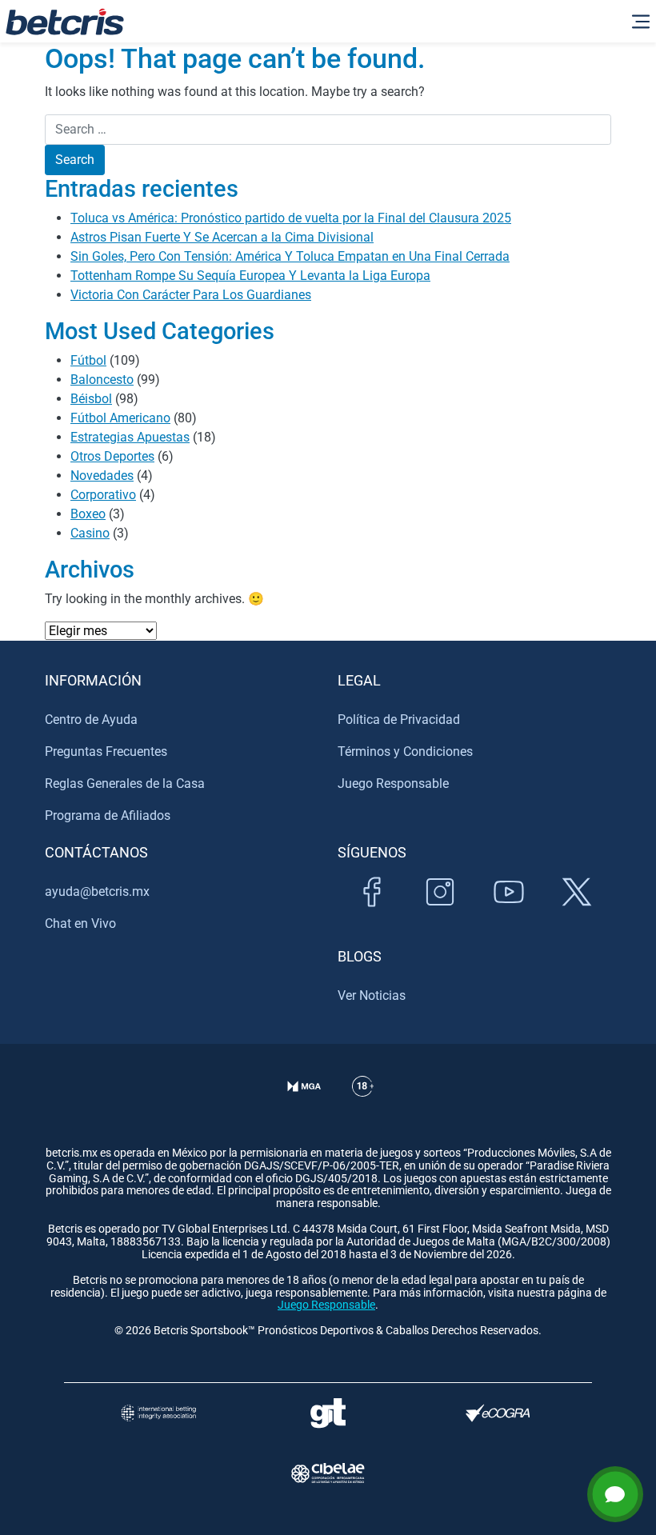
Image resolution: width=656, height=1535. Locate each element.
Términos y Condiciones (405, 751)
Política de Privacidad (399, 719)
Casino (90, 533)
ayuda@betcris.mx (97, 891)
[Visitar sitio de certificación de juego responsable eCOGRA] (497, 1413)
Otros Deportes (112, 456)
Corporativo (103, 494)
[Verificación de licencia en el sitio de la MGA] (304, 1106)
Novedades (102, 475)
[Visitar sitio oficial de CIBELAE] (328, 1473)
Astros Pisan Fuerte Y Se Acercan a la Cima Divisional (222, 237)
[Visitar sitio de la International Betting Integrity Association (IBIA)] (158, 1413)
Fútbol (88, 360)
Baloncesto (102, 379)
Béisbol (91, 398)
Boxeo (88, 514)
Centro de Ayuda (91, 719)
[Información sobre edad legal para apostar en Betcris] (363, 1106)
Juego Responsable (393, 783)
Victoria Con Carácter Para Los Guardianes (190, 294)
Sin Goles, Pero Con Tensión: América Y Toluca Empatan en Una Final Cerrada (290, 256)
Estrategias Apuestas (130, 437)
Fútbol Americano (120, 418)
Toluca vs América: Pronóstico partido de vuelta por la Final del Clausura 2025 (290, 218)
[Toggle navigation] (640, 21)
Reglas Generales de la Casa (125, 783)
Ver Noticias (372, 995)
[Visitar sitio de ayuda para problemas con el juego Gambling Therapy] (328, 1413)
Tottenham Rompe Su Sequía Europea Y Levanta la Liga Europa (250, 275)
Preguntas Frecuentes (106, 751)
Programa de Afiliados (107, 815)
